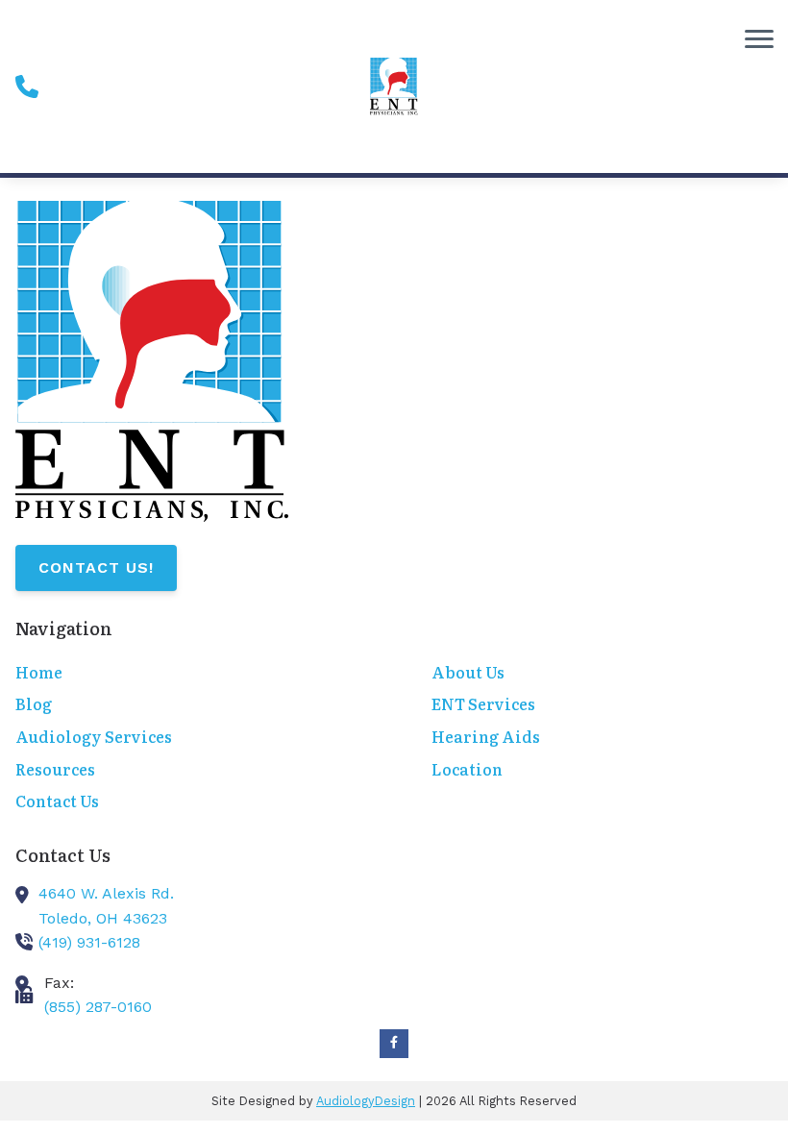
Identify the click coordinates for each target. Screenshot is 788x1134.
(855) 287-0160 (98, 1007)
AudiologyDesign (365, 1101)
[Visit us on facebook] (394, 1043)
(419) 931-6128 (89, 942)
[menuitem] (186, 673)
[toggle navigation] (759, 38)
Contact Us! (96, 567)
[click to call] (26, 86)
